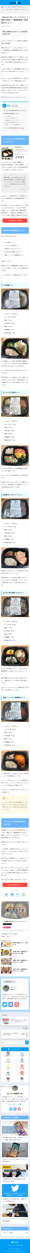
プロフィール (11, 1245)
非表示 (15, 105)
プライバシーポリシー (15, 1249)
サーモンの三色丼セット (11, 118)
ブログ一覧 (19, 1245)
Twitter (4, 1007)
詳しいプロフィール (14, 1104)
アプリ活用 (8, 1062)
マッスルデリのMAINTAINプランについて (15, 110)
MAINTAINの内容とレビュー (11, 113)
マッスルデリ (22, 189)
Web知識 (22, 1055)
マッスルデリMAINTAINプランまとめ (14, 128)
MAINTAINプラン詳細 (15, 220)
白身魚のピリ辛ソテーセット (12, 120)
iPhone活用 (22, 1062)
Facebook (11, 1007)
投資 (8, 1068)
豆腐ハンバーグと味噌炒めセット (13, 124)
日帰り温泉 (22, 1068)
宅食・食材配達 (13, 934)
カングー (22, 1081)
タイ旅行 (8, 1081)
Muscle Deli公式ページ (15, 885)
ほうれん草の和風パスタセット (13, 122)
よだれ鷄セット (9, 116)
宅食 (8, 936)
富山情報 (8, 1074)
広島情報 (22, 1074)
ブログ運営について (8, 1055)
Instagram (16, 1007)
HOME (16, 1242)
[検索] (27, 1042)
